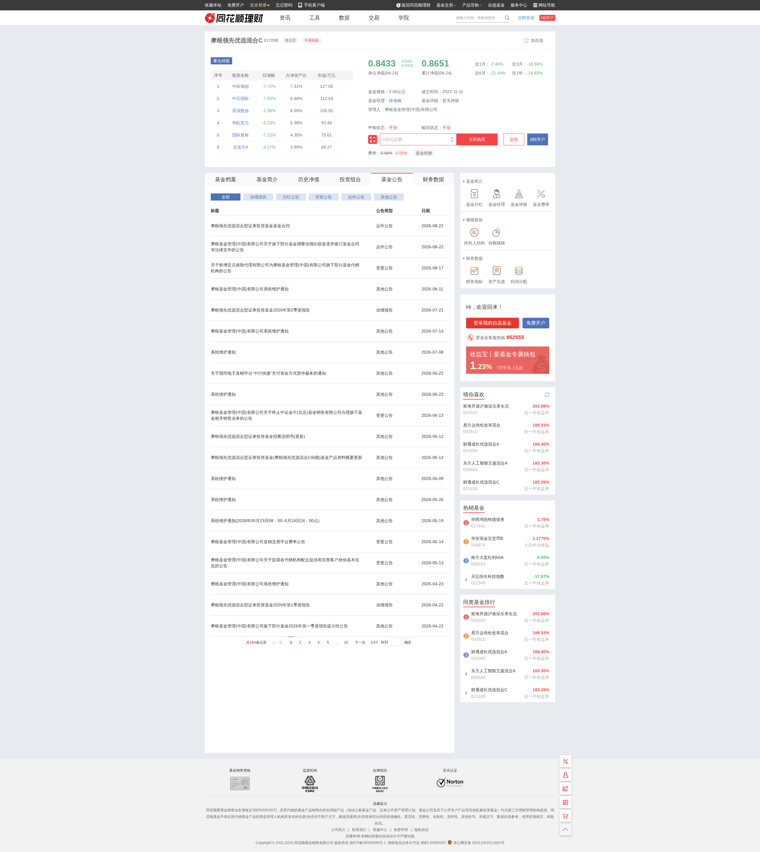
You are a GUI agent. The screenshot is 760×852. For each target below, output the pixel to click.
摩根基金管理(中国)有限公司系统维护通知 (250, 289)
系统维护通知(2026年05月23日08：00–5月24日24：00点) (265, 520)
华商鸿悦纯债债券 (487, 519)
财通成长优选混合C (481, 482)
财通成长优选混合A (481, 444)
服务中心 (519, 5)
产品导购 (470, 5)
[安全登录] (565, 775)
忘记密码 (284, 5)
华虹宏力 (240, 122)
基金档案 (225, 179)
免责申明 (401, 830)
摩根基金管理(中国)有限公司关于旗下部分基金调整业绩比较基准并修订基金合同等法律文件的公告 (285, 246)
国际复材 (240, 135)
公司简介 (338, 830)
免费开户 (235, 5)
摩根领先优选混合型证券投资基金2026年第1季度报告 (260, 605)
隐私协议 (421, 830)
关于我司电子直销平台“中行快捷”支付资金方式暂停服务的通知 (268, 373)
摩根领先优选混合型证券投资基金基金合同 (250, 225)
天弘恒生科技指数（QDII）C (487, 577)
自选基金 (496, 5)
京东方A (240, 147)
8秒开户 (547, 18)
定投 (514, 139)
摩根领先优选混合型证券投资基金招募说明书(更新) (258, 436)
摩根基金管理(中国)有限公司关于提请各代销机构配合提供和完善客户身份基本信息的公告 (285, 562)
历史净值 (308, 179)
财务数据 (433, 179)
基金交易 (444, 5)
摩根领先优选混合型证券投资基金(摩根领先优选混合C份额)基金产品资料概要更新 (286, 457)
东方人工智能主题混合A (485, 463)
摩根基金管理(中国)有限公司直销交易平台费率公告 (258, 541)
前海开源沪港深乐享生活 (486, 406)
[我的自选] (565, 816)
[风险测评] (565, 802)
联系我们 (359, 830)
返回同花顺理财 (415, 5)
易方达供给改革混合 (482, 425)
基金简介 (267, 179)
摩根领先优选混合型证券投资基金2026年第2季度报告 (260, 310)
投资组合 (350, 179)
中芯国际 (240, 98)
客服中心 (380, 830)
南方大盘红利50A (487, 557)
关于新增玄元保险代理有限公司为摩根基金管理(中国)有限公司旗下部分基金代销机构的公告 (285, 268)
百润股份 (240, 110)
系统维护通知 (223, 352)
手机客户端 (314, 5)
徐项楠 (395, 100)
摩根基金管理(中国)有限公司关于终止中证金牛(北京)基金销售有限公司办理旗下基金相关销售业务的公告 (286, 415)
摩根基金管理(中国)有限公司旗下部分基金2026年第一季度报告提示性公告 (279, 626)
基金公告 (392, 179)
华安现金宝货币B (487, 538)
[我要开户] (565, 788)
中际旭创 (240, 86)
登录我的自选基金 (493, 322)
